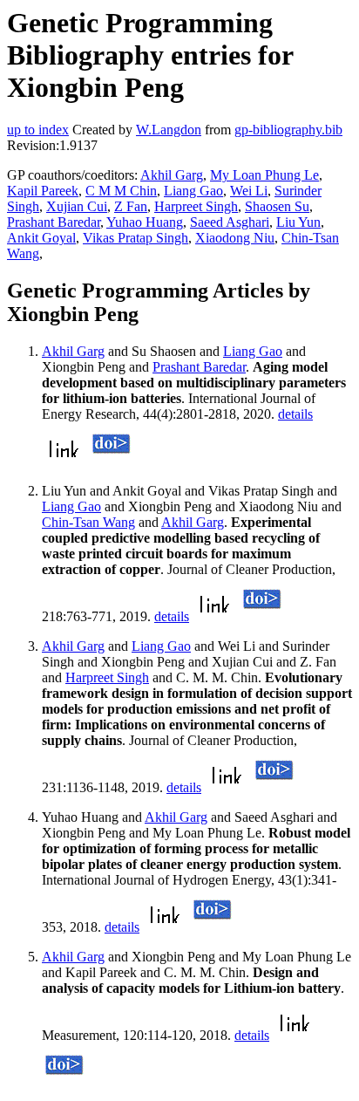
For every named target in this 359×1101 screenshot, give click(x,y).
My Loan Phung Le (264, 175)
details (295, 414)
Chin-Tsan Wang (88, 522)
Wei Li (249, 190)
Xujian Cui (76, 206)
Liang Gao (193, 190)
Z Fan (130, 206)
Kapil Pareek (42, 190)
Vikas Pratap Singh (135, 237)
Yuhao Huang (144, 222)
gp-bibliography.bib (288, 129)
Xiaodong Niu (234, 237)
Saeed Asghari (229, 222)
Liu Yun (298, 222)
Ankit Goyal (41, 237)
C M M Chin (121, 190)
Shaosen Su (277, 206)
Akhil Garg (171, 175)
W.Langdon (168, 129)
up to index (38, 129)
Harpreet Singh (196, 206)
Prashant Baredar (53, 222)
